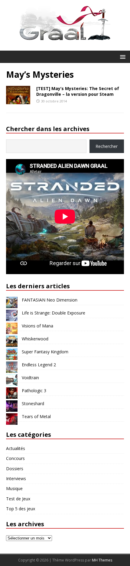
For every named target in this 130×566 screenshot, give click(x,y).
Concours (15, 458)
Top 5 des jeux (20, 508)
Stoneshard (33, 403)
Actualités (15, 448)
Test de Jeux (18, 499)
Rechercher (107, 146)
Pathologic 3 (34, 390)
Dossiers (14, 468)
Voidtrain (30, 377)
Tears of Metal (36, 416)
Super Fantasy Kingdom (45, 352)
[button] (121, 56)
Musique (14, 488)
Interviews (16, 478)
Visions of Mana (37, 326)
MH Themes (102, 560)
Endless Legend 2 (39, 364)
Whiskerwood (35, 339)
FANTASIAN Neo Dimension (49, 300)
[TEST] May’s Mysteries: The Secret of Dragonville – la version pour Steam (77, 91)
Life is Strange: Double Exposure (53, 313)
